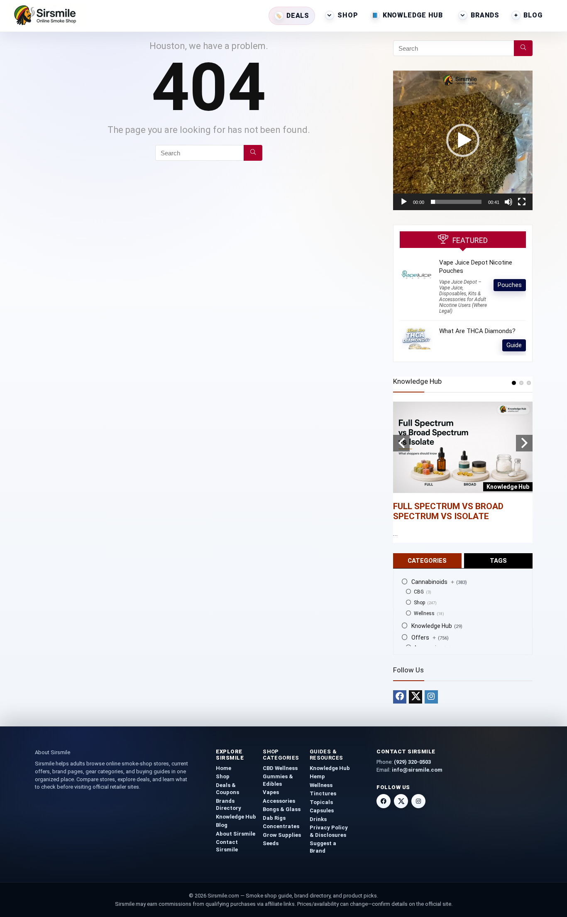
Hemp (317, 776)
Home (223, 768)
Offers (423, 637)
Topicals (321, 802)
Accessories (279, 801)
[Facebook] (399, 697)
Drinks (318, 819)
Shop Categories (281, 754)
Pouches (510, 285)
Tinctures (323, 793)
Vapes (271, 792)
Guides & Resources (326, 754)
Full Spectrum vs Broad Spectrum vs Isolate (448, 511)
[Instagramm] (431, 697)
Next (524, 443)
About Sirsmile (235, 834)
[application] (463, 140)
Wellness (424, 613)
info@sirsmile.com (417, 770)
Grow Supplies (282, 835)
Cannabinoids (432, 582)
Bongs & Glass (282, 809)
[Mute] (508, 202)
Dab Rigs (274, 818)
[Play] (404, 202)
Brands (485, 15)
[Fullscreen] (522, 202)
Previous (401, 443)
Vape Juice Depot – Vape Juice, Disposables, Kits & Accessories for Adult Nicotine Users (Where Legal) (463, 296)
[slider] (456, 202)
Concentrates (281, 826)
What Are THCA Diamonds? (477, 331)
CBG (419, 592)
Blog (533, 15)
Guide (514, 345)
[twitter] (415, 697)
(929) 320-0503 (412, 762)
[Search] (253, 153)
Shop (347, 15)
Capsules (322, 810)
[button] (462, 140)
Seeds (271, 843)
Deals (297, 16)
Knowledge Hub (413, 15)
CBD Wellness (280, 768)
